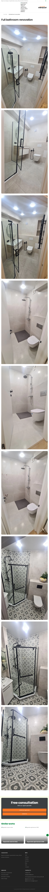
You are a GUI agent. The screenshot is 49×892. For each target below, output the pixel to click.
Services (27, 857)
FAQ (26, 865)
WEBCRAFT (33, 889)
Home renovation (4, 874)
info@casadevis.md (29, 874)
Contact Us (24, 813)
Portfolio (5, 14)
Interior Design (4, 878)
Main (26, 855)
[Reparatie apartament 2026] (36, 835)
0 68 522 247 (42, 7)
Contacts (27, 867)
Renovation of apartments (6, 872)
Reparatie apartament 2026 (35, 841)
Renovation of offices (5, 876)
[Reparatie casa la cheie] (12, 835)
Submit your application (24, 810)
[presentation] (1, 835)
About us (27, 861)
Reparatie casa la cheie (10, 841)
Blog (26, 863)
